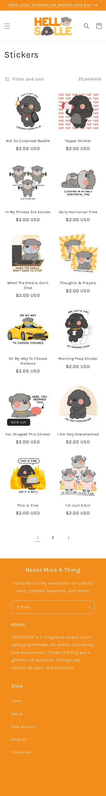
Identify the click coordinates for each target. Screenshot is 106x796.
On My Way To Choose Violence (28, 360)
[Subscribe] (88, 607)
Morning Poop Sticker (78, 358)
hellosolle (43, 791)
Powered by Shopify (68, 791)
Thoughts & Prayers (78, 283)
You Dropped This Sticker (27, 434)
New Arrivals (23, 726)
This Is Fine (27, 505)
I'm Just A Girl (78, 505)
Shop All (19, 739)
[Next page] (68, 538)
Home (16, 700)
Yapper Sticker (78, 141)
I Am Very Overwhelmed (78, 434)
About (17, 714)
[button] (7, 26)
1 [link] (38, 537)
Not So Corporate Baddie (28, 141)
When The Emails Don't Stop (28, 285)
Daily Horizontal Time (78, 212)
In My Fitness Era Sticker (28, 212)
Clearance (21, 752)
